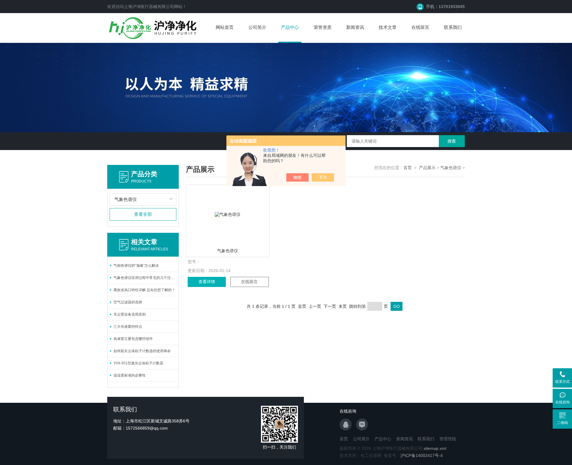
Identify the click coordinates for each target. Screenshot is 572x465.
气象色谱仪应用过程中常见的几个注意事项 (146, 278)
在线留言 (420, 27)
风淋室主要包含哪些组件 (133, 339)
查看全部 (143, 214)
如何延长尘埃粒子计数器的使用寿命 (142, 351)
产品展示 (427, 167)
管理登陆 (447, 438)
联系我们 (453, 27)
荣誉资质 (323, 27)
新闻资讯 (355, 27)
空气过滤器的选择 (128, 302)
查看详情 (206, 281)
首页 (407, 167)
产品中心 (290, 27)
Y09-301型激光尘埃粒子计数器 (138, 363)
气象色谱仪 (450, 167)
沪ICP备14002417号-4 (421, 455)
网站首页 (225, 27)
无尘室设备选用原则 (130, 314)
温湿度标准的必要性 (130, 375)
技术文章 (388, 27)
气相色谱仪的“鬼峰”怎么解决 (136, 265)
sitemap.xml (435, 448)
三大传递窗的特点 (128, 326)
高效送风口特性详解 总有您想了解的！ (144, 290)
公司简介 (257, 27)
